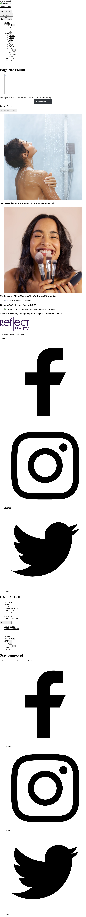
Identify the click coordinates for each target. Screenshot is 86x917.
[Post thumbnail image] (43, 199)
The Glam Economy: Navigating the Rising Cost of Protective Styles (31, 313)
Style (11, 40)
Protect (11, 38)
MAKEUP (8, 25)
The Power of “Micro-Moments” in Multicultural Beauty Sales (28, 296)
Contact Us (8, 616)
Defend (11, 46)
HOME (7, 23)
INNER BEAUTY (11, 608)
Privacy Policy (9, 627)
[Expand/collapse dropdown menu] (13, 25)
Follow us (6, 12)
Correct (11, 44)
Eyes (10, 27)
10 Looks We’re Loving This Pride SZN (18, 305)
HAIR (6, 33)
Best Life (12, 52)
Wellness (12, 56)
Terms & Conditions (11, 629)
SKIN (6, 42)
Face (10, 31)
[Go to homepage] (14, 331)
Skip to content (5, 1)
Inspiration (12, 54)
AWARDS (8, 60)
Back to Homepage (43, 101)
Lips (10, 29)
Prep (10, 48)
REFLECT (8, 50)
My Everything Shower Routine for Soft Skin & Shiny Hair (27, 203)
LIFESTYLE (9, 58)
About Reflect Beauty (12, 618)
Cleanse (12, 36)
